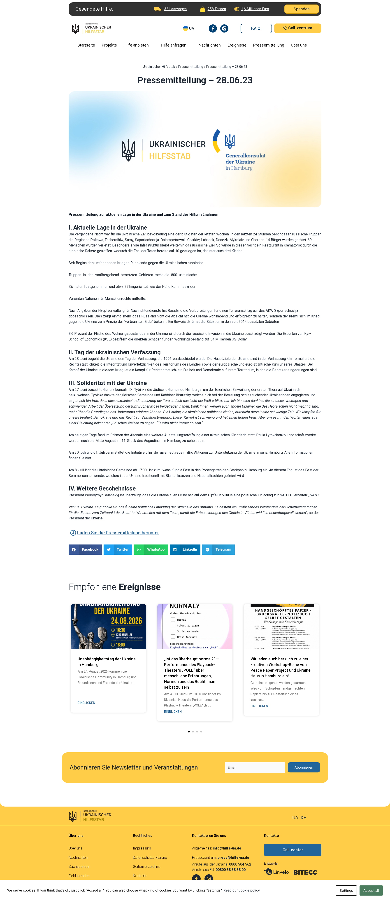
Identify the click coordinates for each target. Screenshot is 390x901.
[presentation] (61, 648)
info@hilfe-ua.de (227, 848)
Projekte (109, 45)
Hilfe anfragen (173, 45)
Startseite (86, 45)
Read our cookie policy (241, 890)
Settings (346, 890)
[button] (189, 731)
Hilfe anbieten (136, 45)
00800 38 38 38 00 (231, 870)
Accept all (371, 890)
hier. (88, 458)
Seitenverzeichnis (146, 866)
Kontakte (140, 876)
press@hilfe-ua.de (233, 857)
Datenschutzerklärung (150, 857)
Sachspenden (79, 866)
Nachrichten (210, 45)
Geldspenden (79, 876)
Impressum (142, 848)
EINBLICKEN (86, 703)
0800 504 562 (240, 864)
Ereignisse (237, 45)
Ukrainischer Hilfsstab (159, 67)
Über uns (299, 45)
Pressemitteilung (268, 45)
